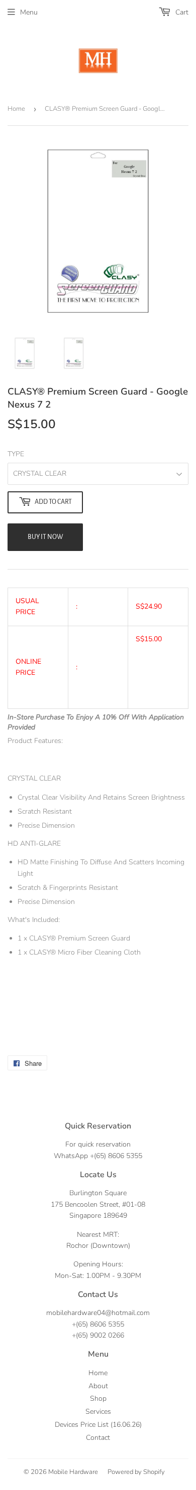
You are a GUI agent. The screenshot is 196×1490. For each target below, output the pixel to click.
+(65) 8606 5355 (116, 1156)
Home (16, 108)
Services (98, 1411)
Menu (29, 12)
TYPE (16, 454)
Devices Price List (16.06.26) (98, 1424)
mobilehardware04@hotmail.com (98, 1313)
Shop (98, 1398)
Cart (180, 12)
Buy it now (45, 536)
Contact (98, 1437)
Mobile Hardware (73, 1471)
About (98, 1386)
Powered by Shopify (136, 1471)
